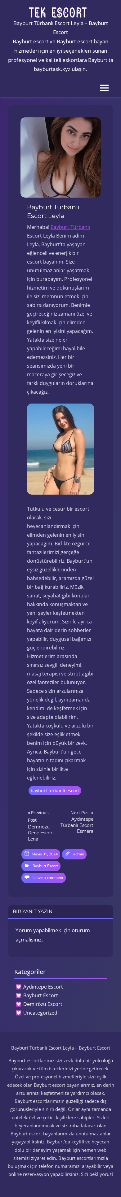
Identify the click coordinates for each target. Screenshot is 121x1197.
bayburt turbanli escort (55, 790)
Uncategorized (40, 1012)
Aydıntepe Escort (43, 986)
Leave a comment (48, 877)
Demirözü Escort (42, 1004)
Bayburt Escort (45, 865)
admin (78, 854)
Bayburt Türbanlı (70, 227)
